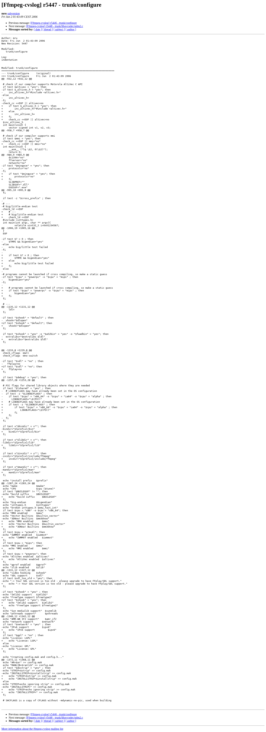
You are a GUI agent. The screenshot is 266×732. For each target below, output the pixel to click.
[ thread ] (48, 29)
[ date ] (38, 29)
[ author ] (71, 29)
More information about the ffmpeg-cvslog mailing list (32, 728)
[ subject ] (59, 29)
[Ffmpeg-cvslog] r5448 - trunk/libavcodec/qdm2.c (54, 26)
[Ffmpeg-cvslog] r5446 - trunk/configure (53, 22)
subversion (13, 13)
